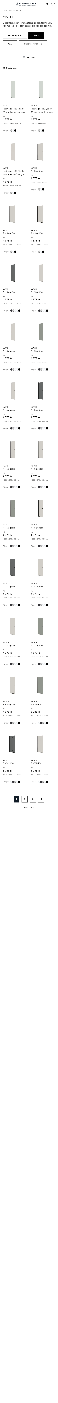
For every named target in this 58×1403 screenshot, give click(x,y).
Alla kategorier (15, 35)
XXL (10, 44)
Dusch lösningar (15, 10)
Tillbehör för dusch (33, 44)
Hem (5, 10)
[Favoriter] (53, 4)
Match (36, 35)
